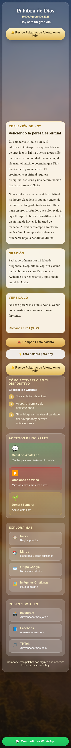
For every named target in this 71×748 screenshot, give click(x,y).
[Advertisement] (35, 80)
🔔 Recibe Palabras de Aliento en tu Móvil (35, 34)
